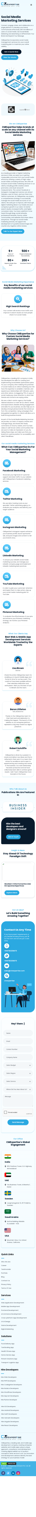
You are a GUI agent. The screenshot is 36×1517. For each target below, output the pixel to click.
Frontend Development (9, 1310)
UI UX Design (5, 1321)
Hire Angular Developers (10, 1421)
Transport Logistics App (10, 1362)
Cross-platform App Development (14, 1318)
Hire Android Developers (10, 1410)
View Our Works (9, 57)
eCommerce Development (11, 1314)
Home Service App (8, 1355)
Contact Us (5, 1280)
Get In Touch (13, 837)
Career (3, 1265)
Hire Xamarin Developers (10, 1418)
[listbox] (18, 1065)
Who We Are (5, 1262)
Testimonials (6, 1269)
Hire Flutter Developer (9, 1400)
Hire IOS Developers (8, 1406)
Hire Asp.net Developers (10, 1396)
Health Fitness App (8, 1351)
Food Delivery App (7, 1344)
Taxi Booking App (7, 1347)
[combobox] (18, 1073)
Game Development (8, 1325)
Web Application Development (12, 1303)
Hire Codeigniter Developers (11, 1385)
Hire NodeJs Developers (10, 1388)
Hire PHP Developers (8, 1381)
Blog (2, 1277)
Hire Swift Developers (9, 1414)
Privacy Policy (6, 1284)
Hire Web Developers (8, 1377)
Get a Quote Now (11, 52)
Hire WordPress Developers (11, 1392)
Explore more (12, 893)
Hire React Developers (9, 1425)
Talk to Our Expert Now (12, 231)
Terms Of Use (6, 1288)
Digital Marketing (7, 1329)
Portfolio (4, 1273)
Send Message (18, 1122)
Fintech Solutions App (9, 1359)
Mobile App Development (10, 1306)
